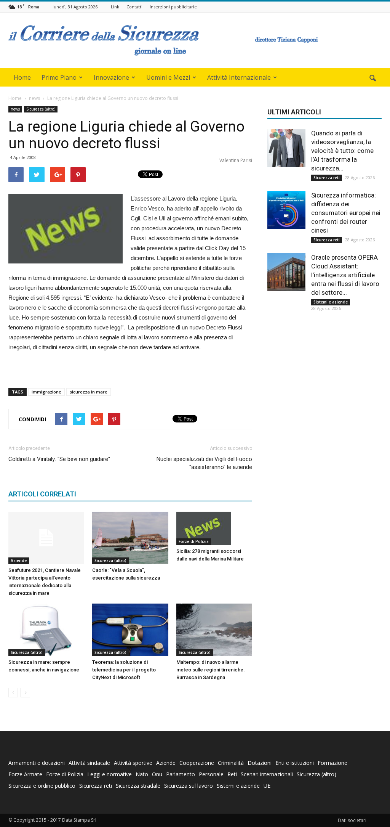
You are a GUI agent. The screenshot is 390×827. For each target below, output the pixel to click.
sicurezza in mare (88, 392)
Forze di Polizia (194, 541)
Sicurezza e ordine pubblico (41, 785)
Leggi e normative (109, 774)
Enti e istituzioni (294, 762)
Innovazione (111, 77)
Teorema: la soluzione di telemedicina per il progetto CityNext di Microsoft (124, 669)
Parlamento (180, 774)
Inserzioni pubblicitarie (173, 7)
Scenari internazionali (267, 774)
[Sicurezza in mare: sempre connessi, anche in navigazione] (46, 630)
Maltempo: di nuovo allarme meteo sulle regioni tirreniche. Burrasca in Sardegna (210, 669)
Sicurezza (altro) (40, 109)
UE (267, 785)
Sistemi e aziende (330, 302)
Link (115, 7)
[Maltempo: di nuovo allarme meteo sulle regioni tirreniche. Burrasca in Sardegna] (214, 630)
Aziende (19, 560)
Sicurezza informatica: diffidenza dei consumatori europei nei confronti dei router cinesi (345, 212)
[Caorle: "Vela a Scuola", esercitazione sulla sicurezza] (130, 538)
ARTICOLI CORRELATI (42, 494)
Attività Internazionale (239, 77)
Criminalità (231, 762)
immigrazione (46, 392)
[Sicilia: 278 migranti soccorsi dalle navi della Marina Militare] (214, 528)
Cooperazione (196, 762)
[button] (372, 78)
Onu (157, 774)
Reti (232, 774)
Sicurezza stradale (138, 785)
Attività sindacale (89, 762)
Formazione (332, 762)
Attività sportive (133, 762)
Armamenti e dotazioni (36, 762)
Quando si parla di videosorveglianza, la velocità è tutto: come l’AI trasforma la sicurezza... (342, 150)
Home (22, 77)
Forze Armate (25, 774)
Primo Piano (59, 77)
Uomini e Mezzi (168, 77)
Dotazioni (260, 762)
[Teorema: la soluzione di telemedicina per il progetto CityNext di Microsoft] (130, 630)
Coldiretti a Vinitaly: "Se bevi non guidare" (59, 459)
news (15, 109)
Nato (142, 774)
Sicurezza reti (326, 177)
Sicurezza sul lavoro (188, 785)
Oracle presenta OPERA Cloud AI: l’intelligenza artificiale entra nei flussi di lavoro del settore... (345, 275)
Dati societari (352, 820)
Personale (211, 774)
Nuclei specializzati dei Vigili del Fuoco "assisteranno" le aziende (204, 463)
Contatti (134, 7)
